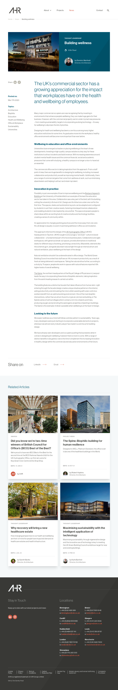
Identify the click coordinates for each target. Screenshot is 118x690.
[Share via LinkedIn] (15, 82)
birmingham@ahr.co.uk (70, 613)
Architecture (13, 110)
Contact (99, 10)
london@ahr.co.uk (68, 645)
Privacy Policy (20, 672)
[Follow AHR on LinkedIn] (10, 617)
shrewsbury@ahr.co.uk (70, 655)
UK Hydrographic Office (75, 232)
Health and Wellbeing (16, 120)
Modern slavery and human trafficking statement (82, 672)
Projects (60, 10)
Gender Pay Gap (61, 672)
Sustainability (13, 126)
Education (12, 117)
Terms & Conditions (32, 672)
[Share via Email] (19, 82)
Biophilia (11, 113)
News (71, 10)
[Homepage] (21, 10)
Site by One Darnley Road (16, 681)
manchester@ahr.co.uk (95, 645)
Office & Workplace (15, 123)
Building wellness (28, 19)
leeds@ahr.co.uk (93, 634)
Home (10, 19)
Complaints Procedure (102, 672)
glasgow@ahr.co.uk (94, 624)
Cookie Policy (10, 672)
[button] (47, 10)
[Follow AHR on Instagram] (15, 617)
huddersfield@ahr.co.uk (70, 634)
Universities (12, 129)
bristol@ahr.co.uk (93, 613)
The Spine (38, 273)
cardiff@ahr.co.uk (68, 624)
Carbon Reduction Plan (47, 672)
